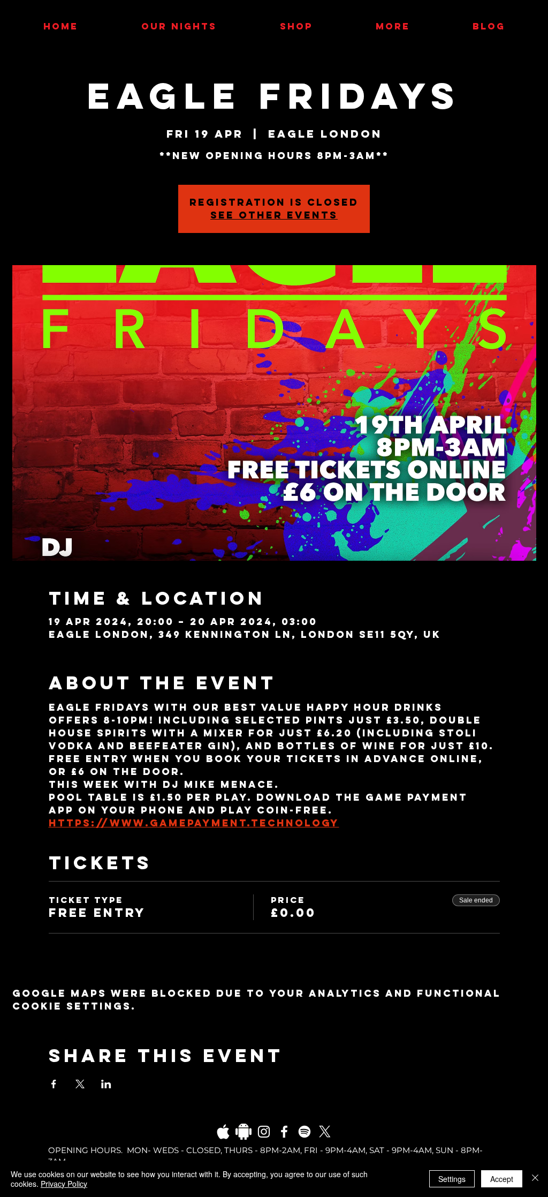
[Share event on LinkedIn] (106, 1084)
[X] (325, 1132)
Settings (452, 1178)
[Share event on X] (80, 1084)
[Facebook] (284, 1132)
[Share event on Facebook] (54, 1084)
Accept (501, 1178)
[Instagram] (264, 1132)
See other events (274, 215)
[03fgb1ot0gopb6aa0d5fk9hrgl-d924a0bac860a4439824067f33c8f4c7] (223, 1132)
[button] (392, 26)
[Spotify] (304, 1132)
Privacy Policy (64, 1183)
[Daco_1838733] (243, 1132)
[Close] (535, 1178)
